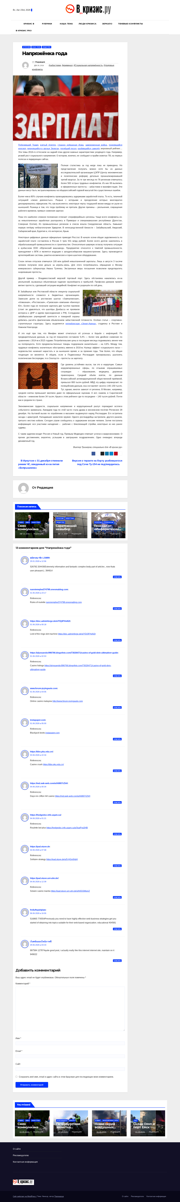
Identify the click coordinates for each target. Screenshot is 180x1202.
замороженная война (96, 145)
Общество (46, 47)
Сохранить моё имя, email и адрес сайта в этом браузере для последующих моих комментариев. (66, 1077)
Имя (18, 1038)
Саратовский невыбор (66, 527)
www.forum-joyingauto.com (43, 688)
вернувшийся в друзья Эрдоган (43, 148)
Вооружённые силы (110, 1120)
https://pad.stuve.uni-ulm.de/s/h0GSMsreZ (70, 891)
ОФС (135, 1120)
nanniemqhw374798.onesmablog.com (49, 589)
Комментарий (23, 983)
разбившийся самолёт (89, 148)
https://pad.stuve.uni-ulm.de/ (44, 878)
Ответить (117, 577)
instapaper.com (37, 720)
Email (19, 1051)
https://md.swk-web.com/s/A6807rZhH (49, 783)
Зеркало (107, 24)
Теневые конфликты (130, 24)
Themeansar (59, 1196)
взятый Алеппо (48, 145)
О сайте (17, 1149)
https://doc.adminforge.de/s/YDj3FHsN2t (50, 621)
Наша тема (66, 24)
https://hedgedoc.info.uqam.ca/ (45, 815)
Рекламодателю (21, 1155)
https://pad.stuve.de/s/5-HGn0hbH (62, 859)
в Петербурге (62, 1120)
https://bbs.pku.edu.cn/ (41, 752)
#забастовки (55, 65)
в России (26, 47)
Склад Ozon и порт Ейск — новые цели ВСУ (146, 1127)
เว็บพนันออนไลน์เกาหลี (40, 941)
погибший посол (68, 148)
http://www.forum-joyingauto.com (67, 701)
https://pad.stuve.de (40, 846)
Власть (72, 1120)
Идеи (28, 522)
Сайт (18, 1064)
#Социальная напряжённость (88, 65)
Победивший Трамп (28, 145)
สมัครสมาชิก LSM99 (40, 558)
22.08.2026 (25, 1132)
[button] (166, 27)
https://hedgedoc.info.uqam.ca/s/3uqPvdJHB (67, 828)
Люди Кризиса (87, 24)
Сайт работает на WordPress (24, 1196)
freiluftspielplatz (38, 910)
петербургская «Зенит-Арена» (80, 324)
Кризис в (29, 24)
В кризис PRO (24, 30)
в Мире (21, 522)
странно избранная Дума (71, 145)
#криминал (67, 65)
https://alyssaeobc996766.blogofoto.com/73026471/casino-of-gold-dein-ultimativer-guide (74, 653)
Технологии (108, 522)
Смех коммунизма (28, 527)
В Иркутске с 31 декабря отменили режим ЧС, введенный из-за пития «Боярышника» (40, 464)
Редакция (40, 62)
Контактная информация (25, 1162)
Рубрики (47, 24)
